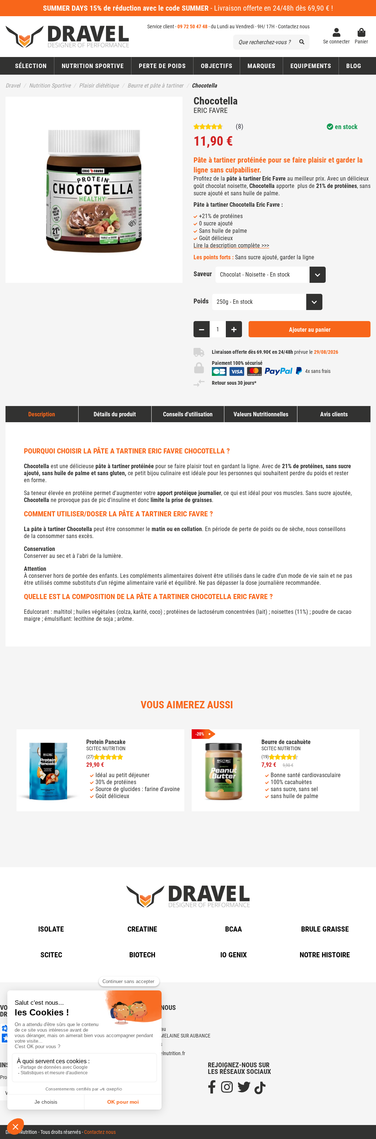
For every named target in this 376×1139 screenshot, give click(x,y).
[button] (216, 66)
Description (41, 414)
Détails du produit (115, 414)
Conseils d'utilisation (188, 414)
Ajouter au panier (309, 329)
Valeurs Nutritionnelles (261, 414)
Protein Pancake (106, 741)
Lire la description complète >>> (231, 245)
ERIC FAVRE (211, 110)
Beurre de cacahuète (286, 741)
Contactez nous (294, 26)
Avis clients (334, 414)
